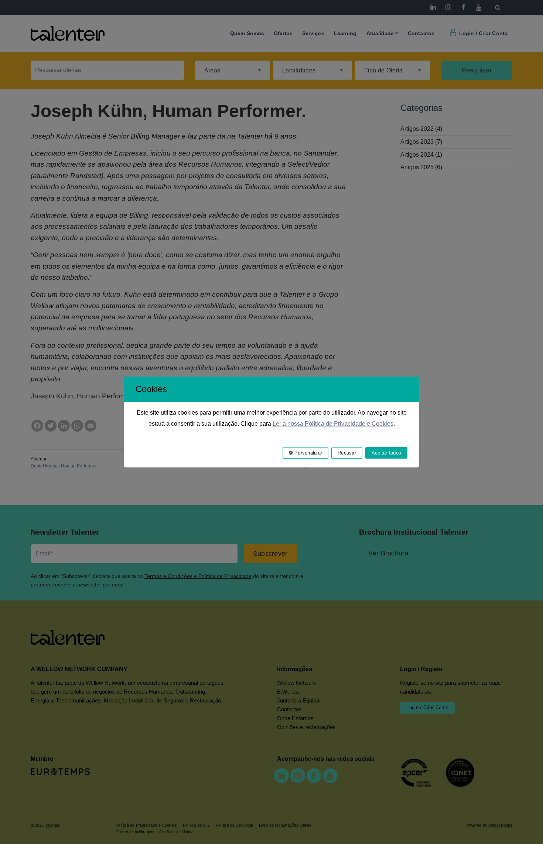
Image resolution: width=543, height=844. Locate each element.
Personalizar (307, 453)
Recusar (347, 453)
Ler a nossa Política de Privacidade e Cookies (333, 424)
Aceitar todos (386, 453)
